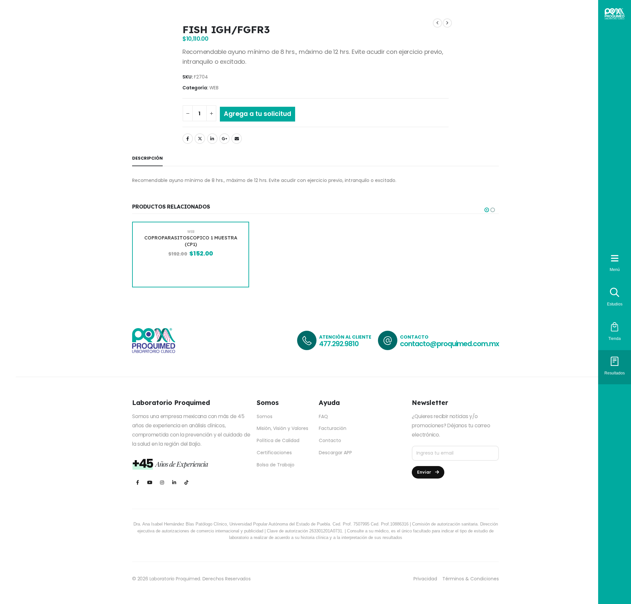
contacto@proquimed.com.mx (449, 343)
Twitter (200, 138)
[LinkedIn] (174, 482)
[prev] (437, 23)
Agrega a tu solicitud (257, 113)
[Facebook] (137, 482)
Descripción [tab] (147, 158)
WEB (214, 88)
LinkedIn (212, 138)
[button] (487, 210)
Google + (224, 138)
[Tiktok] (186, 482)
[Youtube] (149, 482)
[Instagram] (161, 482)
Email (236, 138)
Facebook (187, 138)
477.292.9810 (338, 343)
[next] (447, 23)
